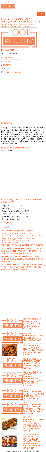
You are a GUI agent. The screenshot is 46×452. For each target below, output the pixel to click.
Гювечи (26, 26)
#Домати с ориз (33, 236)
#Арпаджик (7, 233)
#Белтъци (20, 233)
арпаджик (10, 58)
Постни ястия (27, 24)
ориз (8, 61)
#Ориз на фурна (21, 240)
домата (7, 65)
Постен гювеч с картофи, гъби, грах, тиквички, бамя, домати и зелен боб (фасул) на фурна (23, 267)
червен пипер (13, 72)
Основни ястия (9, 24)
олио (9, 68)
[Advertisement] (23, 99)
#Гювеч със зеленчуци (13, 236)
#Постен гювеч (10, 242)
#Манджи (6, 240)
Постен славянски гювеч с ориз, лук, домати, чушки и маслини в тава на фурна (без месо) (21, 251)
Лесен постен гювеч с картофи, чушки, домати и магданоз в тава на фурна (22, 259)
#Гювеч (30, 233)
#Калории (29, 238)
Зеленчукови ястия (11, 26)
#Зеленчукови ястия (12, 238)
